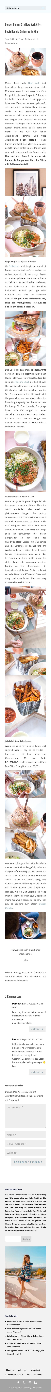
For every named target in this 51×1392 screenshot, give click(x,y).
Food (21, 39)
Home (10, 1370)
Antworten (37, 1029)
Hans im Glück (21, 381)
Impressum (35, 1374)
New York (33, 82)
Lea (14, 1039)
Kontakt (36, 1370)
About (22, 1370)
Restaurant (30, 39)
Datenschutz (14, 1374)
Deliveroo (13, 266)
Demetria (17, 1003)
